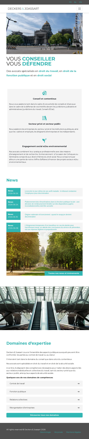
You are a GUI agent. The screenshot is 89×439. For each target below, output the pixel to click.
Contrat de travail (17, 384)
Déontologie (45, 432)
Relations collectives (18, 400)
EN (80, 2)
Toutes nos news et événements (63, 273)
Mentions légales (73, 432)
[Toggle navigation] (80, 9)
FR (70, 2)
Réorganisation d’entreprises (22, 408)
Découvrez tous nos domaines (44, 415)
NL (75, 2)
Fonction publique (18, 392)
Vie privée (58, 432)
